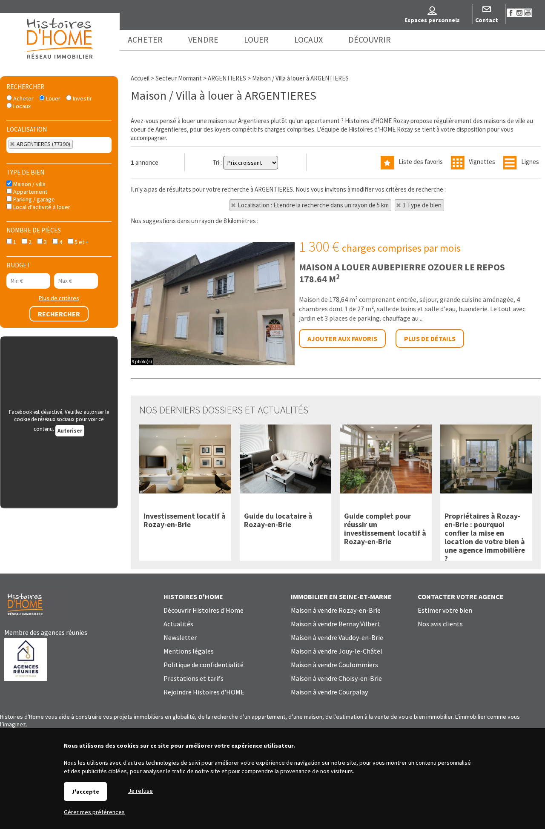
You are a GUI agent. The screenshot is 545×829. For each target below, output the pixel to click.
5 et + (81, 242)
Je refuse (140, 791)
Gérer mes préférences (94, 812)
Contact (486, 20)
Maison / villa (29, 184)
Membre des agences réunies (45, 632)
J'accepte (85, 791)
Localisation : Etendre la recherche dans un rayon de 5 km (313, 205)
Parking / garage (33, 199)
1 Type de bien (422, 205)
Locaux (21, 106)
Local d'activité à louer (41, 207)
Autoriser (69, 430)
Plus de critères (59, 298)
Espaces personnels (432, 20)
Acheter (23, 98)
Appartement (29, 191)
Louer (52, 98)
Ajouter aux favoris (342, 338)
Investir (82, 98)
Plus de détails (430, 338)
